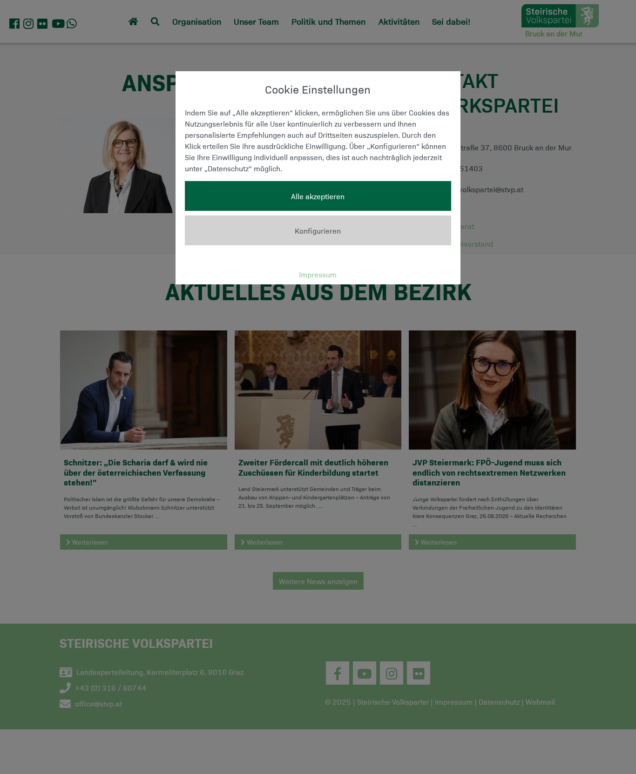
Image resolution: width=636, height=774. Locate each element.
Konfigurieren (318, 230)
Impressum (318, 274)
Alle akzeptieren (318, 196)
